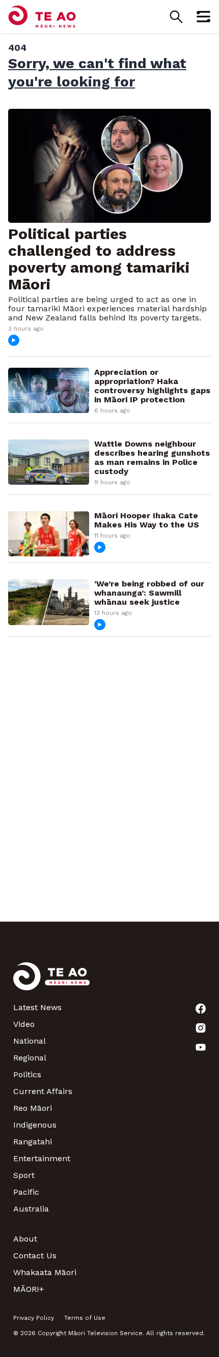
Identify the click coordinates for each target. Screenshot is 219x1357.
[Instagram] (201, 1028)
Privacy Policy (33, 1317)
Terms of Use (84, 1317)
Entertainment (41, 1158)
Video (24, 1024)
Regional (29, 1058)
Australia (31, 1209)
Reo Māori (32, 1108)
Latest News (37, 1007)
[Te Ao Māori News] (51, 982)
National (29, 1041)
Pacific (26, 1192)
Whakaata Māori (44, 1272)
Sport (24, 1175)
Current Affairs (42, 1091)
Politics (27, 1074)
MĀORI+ (28, 1289)
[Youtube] (201, 1047)
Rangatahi (32, 1141)
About (25, 1239)
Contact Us (35, 1255)
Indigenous (35, 1125)
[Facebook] (201, 1008)
